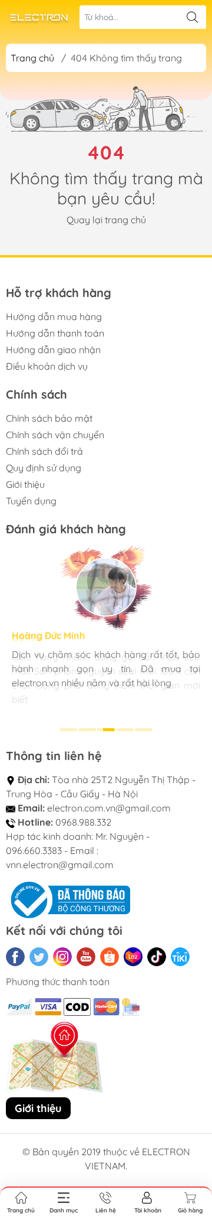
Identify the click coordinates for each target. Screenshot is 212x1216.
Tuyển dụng (31, 501)
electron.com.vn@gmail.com (109, 808)
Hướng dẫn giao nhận (53, 350)
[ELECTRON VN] (38, 17)
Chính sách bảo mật (49, 418)
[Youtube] (86, 956)
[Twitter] (38, 956)
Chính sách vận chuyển (55, 435)
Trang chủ (32, 58)
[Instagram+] (62, 956)
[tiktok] (156, 956)
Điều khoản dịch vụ (47, 366)
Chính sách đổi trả (44, 451)
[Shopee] (109, 956)
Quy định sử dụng (43, 468)
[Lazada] (133, 956)
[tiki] (180, 956)
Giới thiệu (25, 484)
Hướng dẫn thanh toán (55, 333)
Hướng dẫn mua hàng (54, 316)
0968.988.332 (83, 822)
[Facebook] (15, 956)
